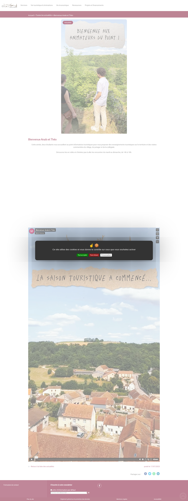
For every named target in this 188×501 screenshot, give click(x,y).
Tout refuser (94, 255)
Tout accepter (82, 255)
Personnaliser (106, 255)
